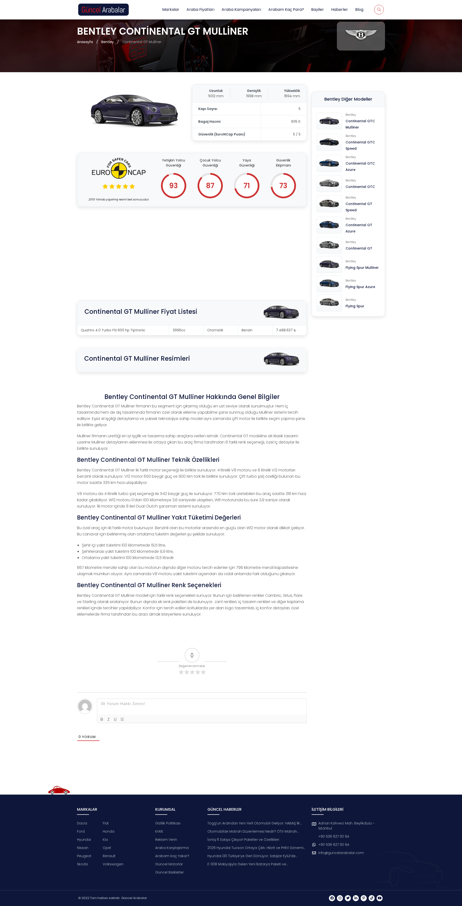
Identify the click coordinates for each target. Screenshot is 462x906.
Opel (107, 847)
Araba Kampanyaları (241, 9)
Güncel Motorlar (169, 864)
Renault (109, 856)
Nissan (82, 847)
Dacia (82, 823)
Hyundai (84, 839)
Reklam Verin (166, 839)
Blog (359, 9)
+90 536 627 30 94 (333, 836)
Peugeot (84, 856)
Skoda (82, 864)
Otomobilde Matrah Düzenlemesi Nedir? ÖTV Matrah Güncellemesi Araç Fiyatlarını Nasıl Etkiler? (252, 831)
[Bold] (101, 719)
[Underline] (115, 719)
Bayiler (317, 9)
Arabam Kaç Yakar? (172, 856)
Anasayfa (85, 41)
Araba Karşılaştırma (172, 847)
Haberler (339, 9)
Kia (105, 839)
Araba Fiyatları (200, 9)
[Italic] (108, 719)
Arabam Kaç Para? (286, 9)
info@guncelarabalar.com (341, 852)
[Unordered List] (122, 719)
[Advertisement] (192, 247)
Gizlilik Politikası (167, 823)
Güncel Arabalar (134, 898)
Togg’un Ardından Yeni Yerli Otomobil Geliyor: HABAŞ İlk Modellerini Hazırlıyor (253, 823)
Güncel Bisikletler (169, 872)
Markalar (170, 9)
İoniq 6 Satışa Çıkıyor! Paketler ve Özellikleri (243, 839)
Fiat (106, 823)
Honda (108, 831)
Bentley (107, 41)
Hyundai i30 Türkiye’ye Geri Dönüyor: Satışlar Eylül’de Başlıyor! (251, 856)
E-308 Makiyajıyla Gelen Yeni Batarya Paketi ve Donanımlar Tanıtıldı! (246, 864)
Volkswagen (113, 864)
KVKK (159, 831)
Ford (81, 831)
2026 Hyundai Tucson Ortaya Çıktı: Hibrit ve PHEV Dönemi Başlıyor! (255, 847)
